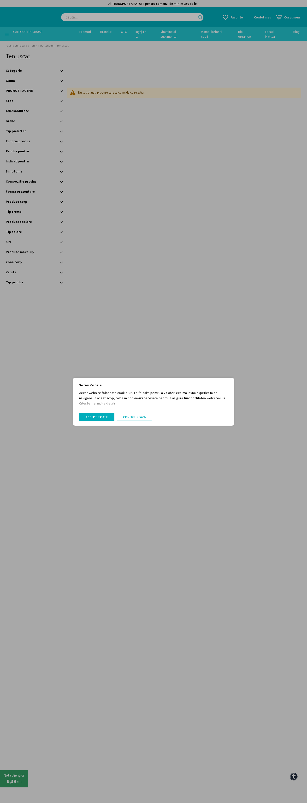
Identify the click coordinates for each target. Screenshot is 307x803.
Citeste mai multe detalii (97, 403)
